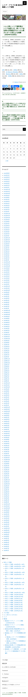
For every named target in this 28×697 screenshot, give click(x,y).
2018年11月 (7, 361)
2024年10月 (7, 217)
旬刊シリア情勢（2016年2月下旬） (14, 608)
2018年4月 (6, 375)
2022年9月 (7, 268)
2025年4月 (6, 205)
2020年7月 (6, 320)
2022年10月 (7, 266)
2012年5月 (6, 518)
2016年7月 (6, 417)
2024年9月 (7, 219)
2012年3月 (6, 522)
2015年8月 (6, 439)
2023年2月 (6, 258)
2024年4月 (6, 229)
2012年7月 (6, 514)
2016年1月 (6, 429)
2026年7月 (6, 175)
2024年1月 (6, 235)
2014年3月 (6, 473)
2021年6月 (6, 298)
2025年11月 (7, 191)
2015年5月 (6, 445)
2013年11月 (6, 482)
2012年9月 (6, 510)
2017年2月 (6, 403)
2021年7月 (6, 296)
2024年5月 (6, 227)
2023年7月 (6, 248)
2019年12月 (7, 334)
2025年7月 (6, 199)
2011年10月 (7, 532)
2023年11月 (7, 240)
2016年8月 (6, 415)
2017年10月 (7, 387)
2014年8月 (6, 463)
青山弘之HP (5, 681)
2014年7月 (6, 465)
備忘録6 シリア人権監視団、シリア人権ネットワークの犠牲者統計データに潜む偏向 (15, 651)
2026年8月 (7, 173)
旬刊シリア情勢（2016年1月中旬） (14, 600)
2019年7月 (6, 344)
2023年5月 (6, 252)
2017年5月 (6, 397)
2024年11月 (7, 215)
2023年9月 (6, 244)
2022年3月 (6, 280)
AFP (3, 70)
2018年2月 (6, 379)
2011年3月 (6, 546)
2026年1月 (6, 187)
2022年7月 (6, 272)
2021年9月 (6, 292)
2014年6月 (6, 467)
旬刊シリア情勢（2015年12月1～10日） (15, 592)
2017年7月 (6, 393)
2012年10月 (7, 508)
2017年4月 (6, 399)
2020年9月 (7, 316)
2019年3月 (6, 352)
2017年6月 (6, 395)
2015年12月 (7, 431)
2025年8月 (6, 197)
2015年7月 (6, 441)
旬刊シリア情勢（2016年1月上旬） (14, 598)
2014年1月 (6, 478)
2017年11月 (6, 385)
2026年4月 (7, 181)
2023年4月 (6, 254)
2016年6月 (6, 419)
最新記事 (4, 663)
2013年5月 (6, 494)
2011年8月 (6, 536)
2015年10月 (7, 435)
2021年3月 (6, 304)
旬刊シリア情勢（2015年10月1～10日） (15, 572)
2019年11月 (7, 336)
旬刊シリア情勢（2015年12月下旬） (14, 596)
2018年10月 (7, 363)
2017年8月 (6, 391)
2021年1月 (6, 308)
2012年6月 (6, 516)
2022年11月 (7, 264)
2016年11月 (7, 409)
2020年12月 (7, 310)
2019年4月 (6, 350)
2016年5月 (6, 421)
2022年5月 (6, 276)
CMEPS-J (4, 688)
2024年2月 (6, 233)
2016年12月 (7, 407)
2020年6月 (7, 322)
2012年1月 (6, 526)
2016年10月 (7, 411)
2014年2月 (6, 476)
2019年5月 (6, 348)
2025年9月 (7, 195)
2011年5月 (6, 542)
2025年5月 (6, 203)
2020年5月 (6, 324)
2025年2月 (6, 209)
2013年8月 (6, 488)
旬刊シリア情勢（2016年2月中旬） (14, 606)
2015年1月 (6, 453)
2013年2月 (6, 500)
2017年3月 (6, 401)
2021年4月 (6, 302)
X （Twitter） (6, 674)
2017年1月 (6, 405)
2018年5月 (6, 373)
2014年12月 (7, 455)
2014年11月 (7, 457)
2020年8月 (6, 318)
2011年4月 (6, 544)
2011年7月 (6, 538)
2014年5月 (6, 469)
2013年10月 (7, 484)
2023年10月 (7, 242)
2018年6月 (6, 371)
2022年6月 (7, 274)
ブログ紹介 (6, 612)
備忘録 (5, 618)
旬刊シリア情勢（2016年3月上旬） (14, 610)
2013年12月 (7, 480)
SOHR (9, 76)
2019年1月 (6, 357)
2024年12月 (7, 213)
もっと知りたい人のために (10, 614)
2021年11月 (7, 288)
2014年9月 (6, 461)
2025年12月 (7, 189)
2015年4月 (6, 447)
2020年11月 (7, 312)
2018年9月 (6, 365)
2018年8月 (6, 367)
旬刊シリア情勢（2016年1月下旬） (14, 602)
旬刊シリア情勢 (8, 562)
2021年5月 (6, 300)
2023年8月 (6, 246)
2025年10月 (7, 193)
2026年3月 (6, 183)
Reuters (8, 74)
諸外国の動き (13, 94)
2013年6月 (6, 492)
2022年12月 (7, 262)
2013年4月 (6, 496)
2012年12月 (7, 504)
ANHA (15, 70)
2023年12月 (7, 238)
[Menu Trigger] (25, 3)
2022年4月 (6, 278)
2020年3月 (6, 328)
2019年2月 (6, 354)
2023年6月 (6, 250)
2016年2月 (6, 427)
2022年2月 (6, 282)
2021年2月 (6, 306)
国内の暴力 (7, 94)
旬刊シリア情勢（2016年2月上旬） (14, 604)
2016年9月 (6, 413)
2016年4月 (6, 423)
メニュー (5, 11)
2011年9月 (6, 534)
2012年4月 (6, 520)
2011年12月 (7, 528)
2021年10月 (7, 290)
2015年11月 (7, 433)
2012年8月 (6, 512)
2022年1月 (6, 284)
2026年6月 (7, 177)
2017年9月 (6, 389)
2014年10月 (7, 459)
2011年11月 (6, 530)
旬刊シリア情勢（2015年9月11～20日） (15, 566)
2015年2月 (6, 451)
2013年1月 (6, 502)
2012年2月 (6, 524)
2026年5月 (7, 179)
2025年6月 (7, 201)
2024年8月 (6, 221)
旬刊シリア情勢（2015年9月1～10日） (15, 564)
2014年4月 (6, 471)
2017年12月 (7, 383)
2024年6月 (7, 225)
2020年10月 (7, 314)
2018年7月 (6, 369)
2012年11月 (7, 506)
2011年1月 (6, 550)
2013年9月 (6, 486)
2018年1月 (6, 381)
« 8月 (6, 161)
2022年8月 (6, 270)
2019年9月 (6, 340)
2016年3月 (6, 425)
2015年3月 (6, 449)
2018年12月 (7, 359)
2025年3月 (6, 207)
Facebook (5, 670)
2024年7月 (6, 223)
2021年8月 (6, 294)
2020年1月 (6, 332)
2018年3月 (6, 377)
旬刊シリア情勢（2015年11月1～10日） (15, 582)
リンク (5, 616)
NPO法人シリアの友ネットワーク (11, 684)
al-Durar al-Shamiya (12, 72)
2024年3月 (6, 231)
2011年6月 (6, 540)
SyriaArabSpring (8, 93)
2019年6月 (6, 346)
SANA (21, 74)
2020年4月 (6, 326)
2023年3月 (6, 256)
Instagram (5, 677)
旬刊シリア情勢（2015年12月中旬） (14, 594)
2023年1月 (6, 260)
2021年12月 (7, 286)
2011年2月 (6, 548)
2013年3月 (6, 498)
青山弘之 (16, 82)
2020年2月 (6, 330)
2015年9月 (6, 437)
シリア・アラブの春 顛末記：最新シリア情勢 (13, 6)
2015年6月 (6, 443)
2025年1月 (6, 211)
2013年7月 (6, 490)
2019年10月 (7, 338)
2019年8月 (6, 342)
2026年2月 (7, 185)
